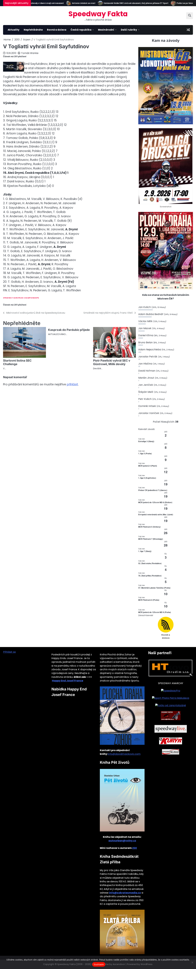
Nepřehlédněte (33, 29)
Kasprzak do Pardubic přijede (69, 330)
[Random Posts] (188, 30)
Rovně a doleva (56, 29)
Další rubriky (129, 29)
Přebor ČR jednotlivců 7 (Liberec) (152, 490)
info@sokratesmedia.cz (125, 892)
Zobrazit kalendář (145, 615)
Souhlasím (99, 964)
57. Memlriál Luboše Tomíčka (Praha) (154, 587)
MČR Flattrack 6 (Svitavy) (149, 526)
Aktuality (13, 29)
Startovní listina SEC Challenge (17, 362)
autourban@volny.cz (122, 840)
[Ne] (192, 962)
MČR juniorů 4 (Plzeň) (147, 465)
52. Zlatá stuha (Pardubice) (150, 563)
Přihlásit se (9, 652)
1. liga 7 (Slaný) (144, 551)
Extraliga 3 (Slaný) (146, 441)
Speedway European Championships (21, 298)
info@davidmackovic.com (124, 754)
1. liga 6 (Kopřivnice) (147, 478)
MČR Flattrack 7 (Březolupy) (150, 539)
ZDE (134, 848)
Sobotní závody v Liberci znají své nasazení (33, 3)
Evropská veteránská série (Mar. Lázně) (155, 514)
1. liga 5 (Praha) (145, 453)
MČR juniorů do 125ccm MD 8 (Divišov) (155, 502)
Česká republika (81, 29)
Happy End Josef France (67, 680)
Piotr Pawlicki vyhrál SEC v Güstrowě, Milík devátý (111, 362)
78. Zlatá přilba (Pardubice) (150, 575)
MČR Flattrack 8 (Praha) (148, 600)
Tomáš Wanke (29, 53)
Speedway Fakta (98, 14)
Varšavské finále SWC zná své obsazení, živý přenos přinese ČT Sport (126, 3)
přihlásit (72, 384)
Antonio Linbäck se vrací (74, 3)
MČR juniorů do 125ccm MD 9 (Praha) (154, 612)
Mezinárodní (106, 29)
